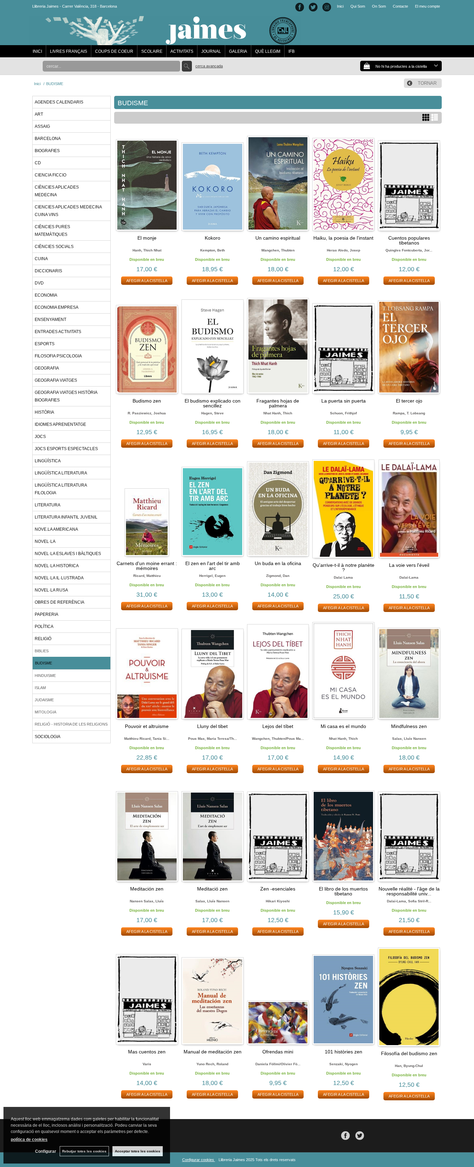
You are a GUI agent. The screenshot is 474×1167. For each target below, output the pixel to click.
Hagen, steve (212, 413)
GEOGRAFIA (47, 368)
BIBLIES (42, 651)
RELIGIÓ (43, 638)
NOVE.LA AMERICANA (56, 529)
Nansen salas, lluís (147, 901)
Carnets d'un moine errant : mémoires (147, 566)
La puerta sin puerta (343, 401)
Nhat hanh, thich (277, 413)
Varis (147, 1064)
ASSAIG (42, 126)
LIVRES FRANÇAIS (68, 51)
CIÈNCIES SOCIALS (54, 246)
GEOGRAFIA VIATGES (56, 380)
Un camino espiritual (277, 238)
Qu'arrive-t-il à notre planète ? (343, 567)
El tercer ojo (409, 401)
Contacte (400, 6)
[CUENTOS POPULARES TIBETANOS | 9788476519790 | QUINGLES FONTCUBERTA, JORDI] (409, 182)
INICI (37, 51)
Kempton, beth (212, 250)
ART (39, 114)
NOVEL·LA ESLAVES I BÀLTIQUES (68, 553)
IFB (291, 51)
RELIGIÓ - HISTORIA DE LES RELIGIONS (71, 724)
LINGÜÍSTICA (48, 460)
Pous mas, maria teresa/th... (212, 738)
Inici (340, 6)
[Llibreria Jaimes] (165, 41)
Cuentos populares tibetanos (409, 240)
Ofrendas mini (277, 1051)
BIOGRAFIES (47, 150)
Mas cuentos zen (147, 1051)
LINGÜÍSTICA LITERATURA (61, 473)
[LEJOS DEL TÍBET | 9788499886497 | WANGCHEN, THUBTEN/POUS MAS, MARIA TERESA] (278, 670)
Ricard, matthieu (147, 576)
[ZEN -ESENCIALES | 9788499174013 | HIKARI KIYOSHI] (278, 833)
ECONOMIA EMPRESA (56, 307)
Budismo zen (147, 401)
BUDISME (43, 663)
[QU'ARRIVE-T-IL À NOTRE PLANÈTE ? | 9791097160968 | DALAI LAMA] (343, 509)
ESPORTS (44, 343)
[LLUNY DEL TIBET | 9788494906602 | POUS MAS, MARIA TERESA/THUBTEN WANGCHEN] (212, 670)
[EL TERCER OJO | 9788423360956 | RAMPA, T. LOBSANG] (409, 345)
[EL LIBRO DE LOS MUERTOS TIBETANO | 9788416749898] (343, 833)
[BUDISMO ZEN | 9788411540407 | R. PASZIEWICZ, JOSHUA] (147, 345)
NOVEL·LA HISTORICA (57, 565)
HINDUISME (45, 675)
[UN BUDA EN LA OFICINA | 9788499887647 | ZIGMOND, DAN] (278, 508)
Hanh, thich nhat (147, 250)
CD (38, 162)
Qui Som (357, 6)
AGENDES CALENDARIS (59, 102)
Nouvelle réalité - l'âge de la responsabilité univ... (409, 891)
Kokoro (212, 238)
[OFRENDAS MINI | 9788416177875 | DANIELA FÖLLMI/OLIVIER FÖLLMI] (278, 996)
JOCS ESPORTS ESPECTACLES (66, 448)
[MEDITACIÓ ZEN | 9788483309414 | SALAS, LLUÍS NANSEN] (212, 833)
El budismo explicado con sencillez (212, 403)
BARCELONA (48, 138)
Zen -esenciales (277, 889)
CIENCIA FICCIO (50, 175)
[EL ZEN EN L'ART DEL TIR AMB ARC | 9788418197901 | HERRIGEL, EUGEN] (212, 508)
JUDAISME (44, 700)
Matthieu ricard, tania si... (146, 738)
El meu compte (427, 6)
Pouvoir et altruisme (147, 726)
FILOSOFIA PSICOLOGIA (58, 356)
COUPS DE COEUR (114, 51)
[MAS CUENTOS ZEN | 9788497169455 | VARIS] (147, 996)
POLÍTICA (44, 626)
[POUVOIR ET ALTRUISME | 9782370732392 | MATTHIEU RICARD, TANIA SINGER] (147, 670)
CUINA (41, 258)
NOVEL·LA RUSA (51, 590)
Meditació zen (212, 889)
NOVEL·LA (45, 541)
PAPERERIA (46, 614)
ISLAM (40, 688)
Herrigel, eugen (212, 576)
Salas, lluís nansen (409, 738)
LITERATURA (47, 505)
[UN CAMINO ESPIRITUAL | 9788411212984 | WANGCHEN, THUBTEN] (278, 182)
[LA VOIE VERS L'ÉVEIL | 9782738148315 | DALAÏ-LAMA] (409, 509)
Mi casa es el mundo (343, 726)
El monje (146, 238)
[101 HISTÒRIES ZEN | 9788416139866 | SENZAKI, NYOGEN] (343, 996)
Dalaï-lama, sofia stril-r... (409, 901)
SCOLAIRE (151, 51)
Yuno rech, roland (212, 1064)
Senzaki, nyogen (343, 1064)
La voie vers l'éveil (409, 565)
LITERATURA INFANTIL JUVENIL (66, 517)
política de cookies (29, 1139)
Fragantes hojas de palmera (277, 403)
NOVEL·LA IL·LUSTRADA (59, 578)
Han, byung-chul (409, 1066)
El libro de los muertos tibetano (343, 891)
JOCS (40, 436)
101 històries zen (343, 1051)
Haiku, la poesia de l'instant (343, 238)
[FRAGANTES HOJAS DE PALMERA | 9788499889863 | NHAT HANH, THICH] (278, 345)
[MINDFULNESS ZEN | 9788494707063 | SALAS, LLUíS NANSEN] (409, 670)
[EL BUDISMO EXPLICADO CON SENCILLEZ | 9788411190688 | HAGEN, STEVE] (212, 345)
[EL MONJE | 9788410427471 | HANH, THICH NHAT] (147, 182)
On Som (379, 6)
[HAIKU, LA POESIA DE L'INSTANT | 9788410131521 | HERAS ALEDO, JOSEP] (343, 182)
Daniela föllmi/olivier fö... (278, 1064)
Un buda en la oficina (278, 563)
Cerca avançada (209, 66)
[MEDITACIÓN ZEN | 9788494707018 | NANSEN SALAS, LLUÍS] (147, 833)
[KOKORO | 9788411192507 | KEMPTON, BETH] (212, 182)
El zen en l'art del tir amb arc (212, 566)
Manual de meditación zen (213, 1051)
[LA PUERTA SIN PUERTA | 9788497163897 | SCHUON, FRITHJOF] (343, 345)
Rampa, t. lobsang (409, 413)
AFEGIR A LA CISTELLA (146, 281)
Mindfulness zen (409, 726)
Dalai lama (343, 577)
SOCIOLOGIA (47, 736)
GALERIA (238, 51)
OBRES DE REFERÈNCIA (59, 602)
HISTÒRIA (44, 412)
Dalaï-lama (408, 577)
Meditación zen (146, 889)
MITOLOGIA (45, 712)
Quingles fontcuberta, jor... (409, 250)
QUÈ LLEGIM (267, 51)
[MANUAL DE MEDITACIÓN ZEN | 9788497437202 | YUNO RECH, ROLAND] (212, 996)
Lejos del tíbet (277, 726)
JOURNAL (211, 51)
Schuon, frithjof (343, 413)
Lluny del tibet (212, 726)
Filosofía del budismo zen (409, 1053)
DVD (39, 283)
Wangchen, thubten (278, 250)
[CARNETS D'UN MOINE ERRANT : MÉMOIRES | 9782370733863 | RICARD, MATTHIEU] (147, 508)
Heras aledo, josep (343, 250)
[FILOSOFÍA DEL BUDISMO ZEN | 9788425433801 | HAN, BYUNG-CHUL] (409, 996)
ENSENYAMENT (50, 319)
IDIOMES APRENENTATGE (60, 424)
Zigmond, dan (277, 576)
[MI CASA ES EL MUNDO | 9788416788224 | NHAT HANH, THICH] (343, 670)
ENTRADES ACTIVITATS (58, 331)
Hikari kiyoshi (278, 901)
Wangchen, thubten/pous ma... (278, 738)
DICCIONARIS (48, 270)
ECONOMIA (46, 295)
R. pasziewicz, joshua (147, 413)
